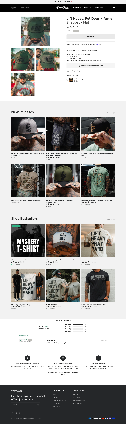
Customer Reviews (79, 400)
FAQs (54, 394)
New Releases (99, 8)
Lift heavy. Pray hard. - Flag (20, 305)
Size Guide (56, 403)
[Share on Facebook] (72, 71)
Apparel (14, 8)
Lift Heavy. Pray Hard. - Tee (90, 260)
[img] (51, 340)
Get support (102, 368)
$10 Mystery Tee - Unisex (19, 260)
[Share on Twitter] (75, 71)
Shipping (55, 397)
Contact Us (56, 406)
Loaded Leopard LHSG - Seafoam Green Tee (96, 200)
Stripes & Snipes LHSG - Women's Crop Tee (26, 200)
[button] (70, 27)
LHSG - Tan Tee (51, 305)
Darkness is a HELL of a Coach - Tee (93, 305)
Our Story (76, 394)
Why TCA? (76, 397)
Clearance (87, 8)
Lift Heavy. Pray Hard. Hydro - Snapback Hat (61, 260)
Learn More (76, 81)
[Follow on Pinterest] (20, 413)
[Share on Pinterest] (77, 71)
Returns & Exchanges (59, 400)
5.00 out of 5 (49, 327)
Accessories (25, 8)
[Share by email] (79, 71)
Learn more (74, 368)
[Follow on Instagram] (16, 413)
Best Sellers (77, 8)
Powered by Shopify (35, 418)
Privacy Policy (77, 403)
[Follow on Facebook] (12, 413)
